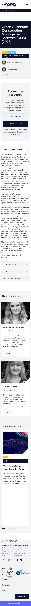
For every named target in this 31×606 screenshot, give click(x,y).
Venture (4, 579)
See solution (22, 597)
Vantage (5, 575)
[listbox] (15, 590)
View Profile (7, 354)
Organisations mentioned (12, 278)
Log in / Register (15, 116)
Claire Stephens (12, 69)
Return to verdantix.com (10, 10)
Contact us (22, 132)
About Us (4, 569)
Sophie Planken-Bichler (14, 63)
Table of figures (8, 271)
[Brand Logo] (9, 4)
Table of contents (9, 264)
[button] (3, 528)
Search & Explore (14, 603)
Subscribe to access (15, 124)
